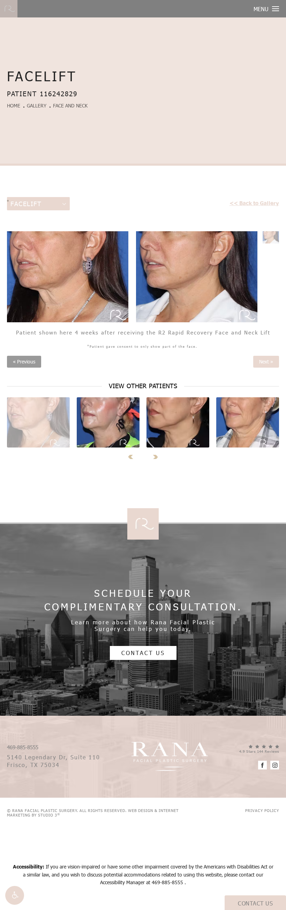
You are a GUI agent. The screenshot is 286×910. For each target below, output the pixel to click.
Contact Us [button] (255, 903)
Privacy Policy (262, 810)
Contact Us (143, 652)
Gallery (36, 105)
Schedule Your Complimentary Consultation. (143, 599)
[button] (14, 895)
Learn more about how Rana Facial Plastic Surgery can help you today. (143, 625)
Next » (266, 361)
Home (13, 105)
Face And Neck (70, 105)
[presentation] (133, 457)
